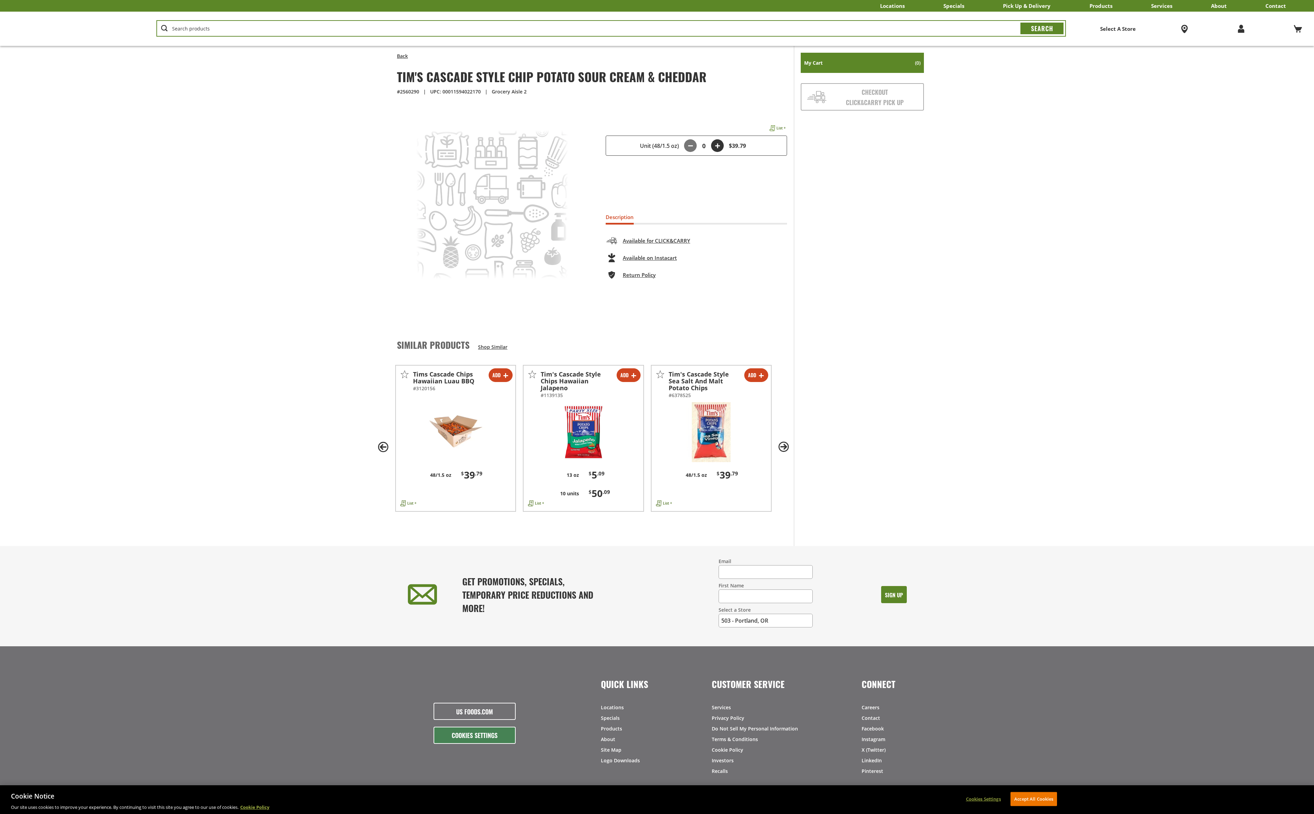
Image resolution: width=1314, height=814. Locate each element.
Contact (1275, 5)
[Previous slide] (383, 447)
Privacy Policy (728, 718)
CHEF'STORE (65, 29)
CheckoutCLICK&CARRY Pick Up (875, 97)
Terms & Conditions (735, 739)
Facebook (873, 728)
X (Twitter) (874, 750)
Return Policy (639, 274)
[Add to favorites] (404, 374)
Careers (870, 707)
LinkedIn (872, 760)
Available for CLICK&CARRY (656, 240)
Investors (723, 760)
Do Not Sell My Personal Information (755, 728)
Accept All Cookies (1033, 799)
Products (1101, 5)
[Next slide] (783, 447)
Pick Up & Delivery (1027, 5)
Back (402, 56)
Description (620, 217)
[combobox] (611, 28)
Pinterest (872, 771)
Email (725, 561)
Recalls (720, 771)
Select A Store (1118, 28)
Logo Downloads (620, 760)
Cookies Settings (475, 735)
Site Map (611, 750)
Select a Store (735, 610)
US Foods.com (474, 711)
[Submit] (1042, 28)
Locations (892, 5)
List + (781, 127)
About (1219, 5)
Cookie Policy (727, 750)
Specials (953, 5)
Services (1161, 5)
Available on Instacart (650, 257)
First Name (731, 585)
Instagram (873, 739)
